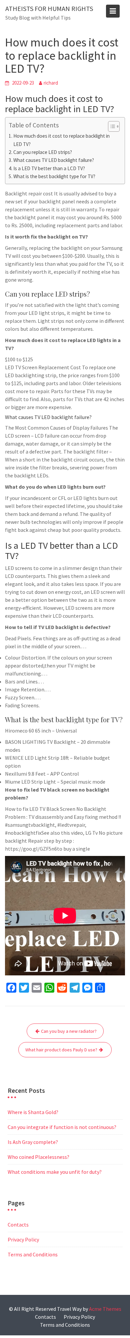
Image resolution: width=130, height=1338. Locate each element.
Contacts (18, 1224)
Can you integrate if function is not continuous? (62, 1127)
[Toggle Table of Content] (110, 126)
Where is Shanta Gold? (33, 1112)
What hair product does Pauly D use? (61, 1050)
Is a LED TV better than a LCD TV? (49, 168)
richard (51, 83)
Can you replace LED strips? (42, 152)
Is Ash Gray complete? (33, 1142)
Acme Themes (105, 1308)
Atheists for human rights (49, 8)
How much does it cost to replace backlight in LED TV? (61, 140)
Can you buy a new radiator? (69, 1031)
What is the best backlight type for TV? (54, 176)
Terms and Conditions (33, 1254)
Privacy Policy (23, 1239)
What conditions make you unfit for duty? (55, 1171)
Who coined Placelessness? (38, 1157)
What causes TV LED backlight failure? (53, 160)
